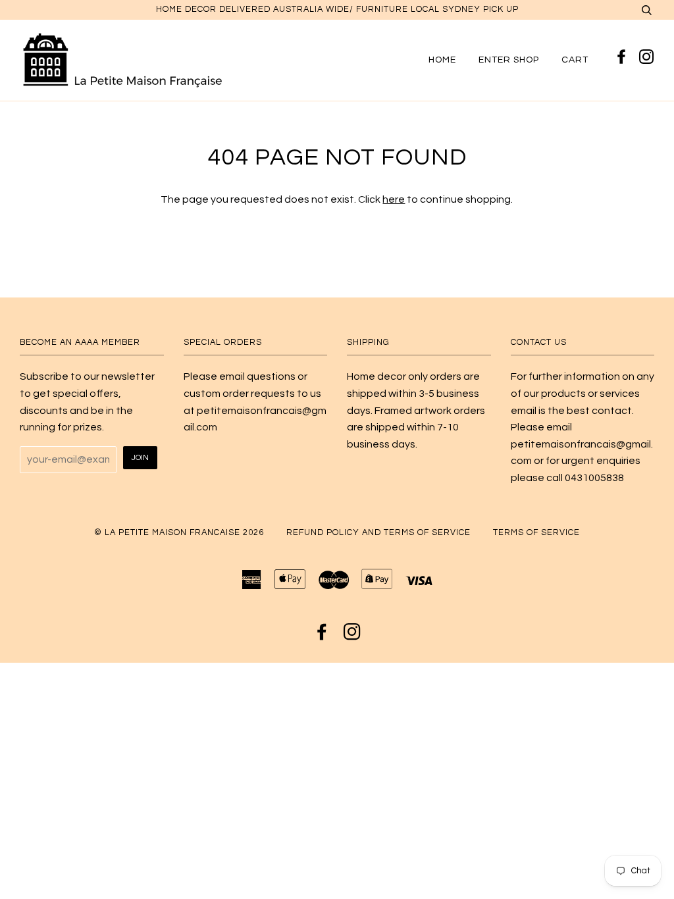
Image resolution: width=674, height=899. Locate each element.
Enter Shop (509, 59)
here (393, 199)
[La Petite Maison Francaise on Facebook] (623, 58)
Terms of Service (536, 532)
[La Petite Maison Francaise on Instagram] (646, 58)
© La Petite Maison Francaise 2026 (179, 532)
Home (442, 59)
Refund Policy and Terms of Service (378, 532)
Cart (574, 59)
